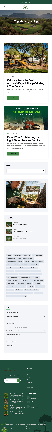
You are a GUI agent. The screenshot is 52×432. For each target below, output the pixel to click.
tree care (29, 283)
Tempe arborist (20, 283)
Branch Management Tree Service (25, 258)
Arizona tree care (11, 258)
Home (21, 24)
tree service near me (12, 296)
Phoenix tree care (36, 270)
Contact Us (29, 379)
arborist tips (27, 255)
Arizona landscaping (37, 255)
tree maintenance (40, 286)
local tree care (11, 267)
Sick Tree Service (10, 323)
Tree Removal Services (11, 338)
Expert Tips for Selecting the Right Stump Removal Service (23, 139)
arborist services (17, 255)
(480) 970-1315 (34, 407)
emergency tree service (13, 264)
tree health (30, 286)
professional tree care (12, 277)
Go (18, 380)
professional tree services (25, 277)
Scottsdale (37, 277)
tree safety (21, 292)
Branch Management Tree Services (15, 261)
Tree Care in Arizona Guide (12, 330)
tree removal (19, 289)
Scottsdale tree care (12, 280)
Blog (28, 374)
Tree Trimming (9, 345)
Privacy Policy (30, 387)
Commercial (30, 385)
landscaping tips (34, 264)
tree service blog (38, 292)
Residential (29, 382)
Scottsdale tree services (38, 280)
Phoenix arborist (25, 270)
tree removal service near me (31, 289)
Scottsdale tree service (24, 280)
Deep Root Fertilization (12, 312)
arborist (9, 255)
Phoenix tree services (12, 274)
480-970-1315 (27, 2)
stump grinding (11, 283)
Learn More (13, 97)
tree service (29, 292)
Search (8, 165)
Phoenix (17, 270)
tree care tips (22, 286)
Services (29, 377)
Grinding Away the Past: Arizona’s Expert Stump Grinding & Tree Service (25, 83)
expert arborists (24, 264)
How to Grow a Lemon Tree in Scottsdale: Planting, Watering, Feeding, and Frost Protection (17, 407)
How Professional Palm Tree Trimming (23, 231)
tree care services (12, 286)
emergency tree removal (37, 261)
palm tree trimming (33, 267)
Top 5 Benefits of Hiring (19, 238)
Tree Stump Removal (11, 341)
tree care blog (37, 283)
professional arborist (24, 274)
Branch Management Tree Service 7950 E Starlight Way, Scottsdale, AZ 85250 (23, 428)
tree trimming (23, 296)
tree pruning (10, 289)
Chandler (27, 261)
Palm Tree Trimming (11, 319)
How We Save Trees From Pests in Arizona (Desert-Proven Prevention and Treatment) (17, 395)
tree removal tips (11, 292)
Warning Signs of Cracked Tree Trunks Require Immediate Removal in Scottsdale (17, 401)
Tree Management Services (13, 334)
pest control (10, 270)
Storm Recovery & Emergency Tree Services (16, 327)
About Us (29, 372)
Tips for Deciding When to (20, 224)
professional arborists (36, 274)
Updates (8, 349)
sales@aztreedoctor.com (37, 403)
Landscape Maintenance (12, 316)
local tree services (22, 267)
